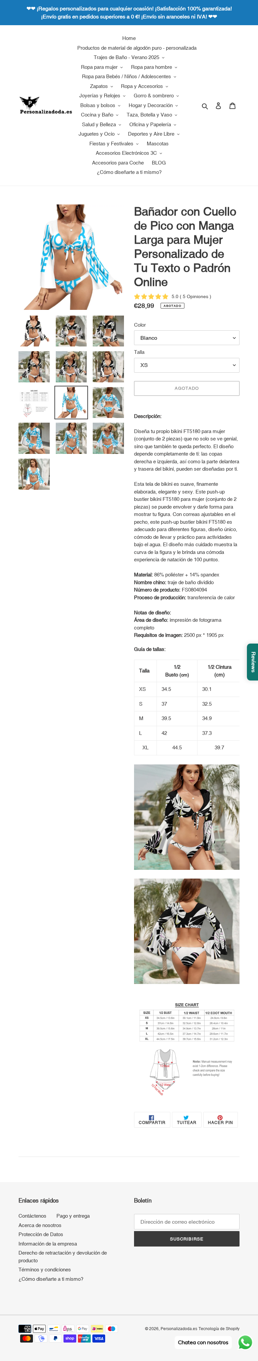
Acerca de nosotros (39, 1225)
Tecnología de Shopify (219, 1328)
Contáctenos (32, 1216)
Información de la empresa (47, 1244)
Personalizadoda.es (179, 1328)
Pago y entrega (73, 1216)
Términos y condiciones (44, 1269)
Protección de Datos (40, 1234)
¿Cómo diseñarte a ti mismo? (50, 1279)
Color (140, 325)
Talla (139, 352)
